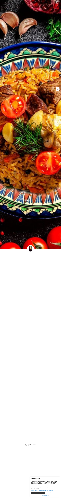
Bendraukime (20, 2)
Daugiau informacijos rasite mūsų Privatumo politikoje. (42, 490)
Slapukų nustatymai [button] (45, 495)
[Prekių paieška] (57, 89)
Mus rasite (12, 2)
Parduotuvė (5, 2)
